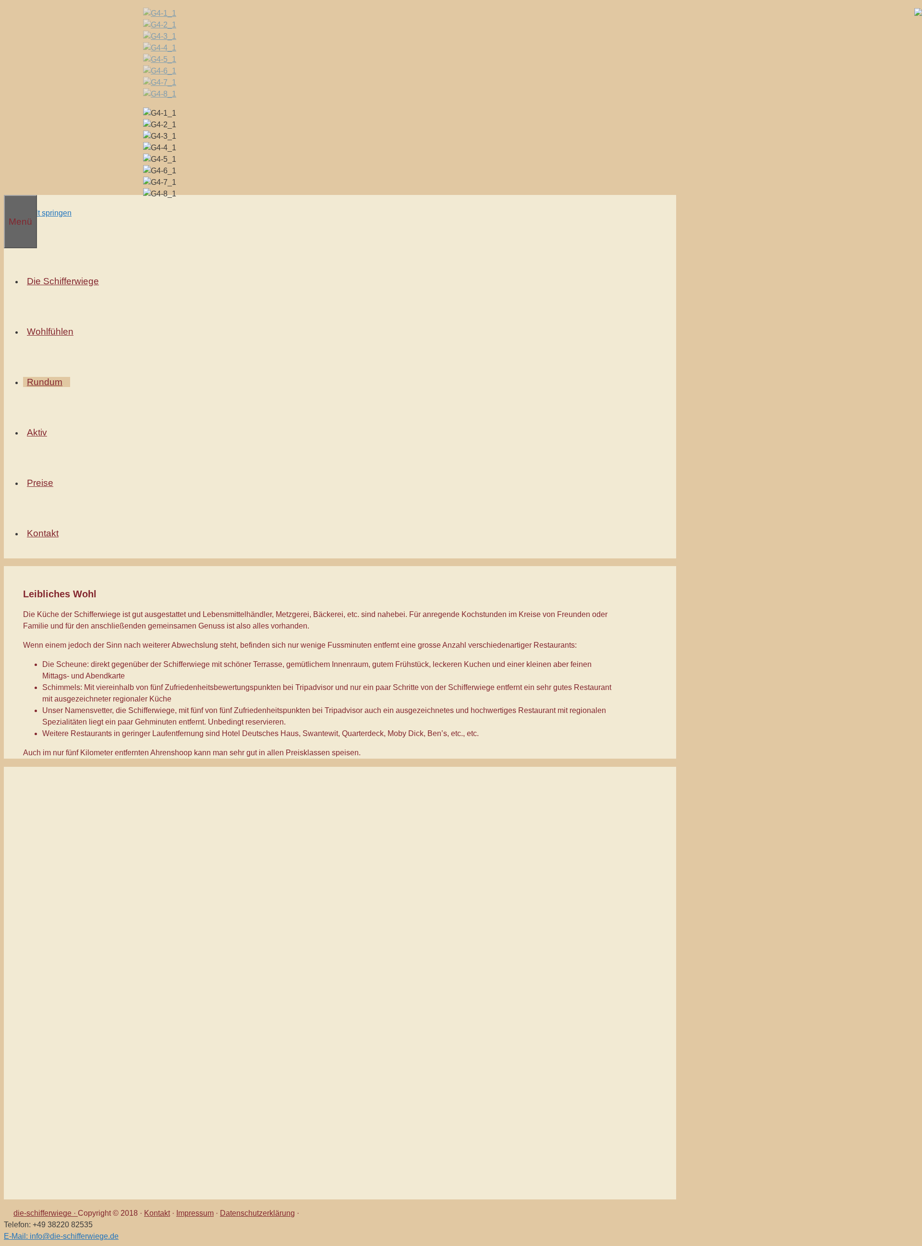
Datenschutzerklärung (257, 1213)
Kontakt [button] (43, 533)
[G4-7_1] (159, 82)
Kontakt (157, 1213)
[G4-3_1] (159, 36)
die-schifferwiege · (45, 1213)
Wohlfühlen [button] (50, 332)
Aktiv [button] (37, 432)
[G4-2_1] (159, 25)
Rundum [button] (44, 382)
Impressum (195, 1213)
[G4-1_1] (159, 13)
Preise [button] (40, 483)
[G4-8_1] (159, 94)
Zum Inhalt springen (38, 213)
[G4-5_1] (159, 59)
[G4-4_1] (159, 48)
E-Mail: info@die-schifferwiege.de (61, 1236)
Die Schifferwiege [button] (63, 281)
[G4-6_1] (159, 71)
